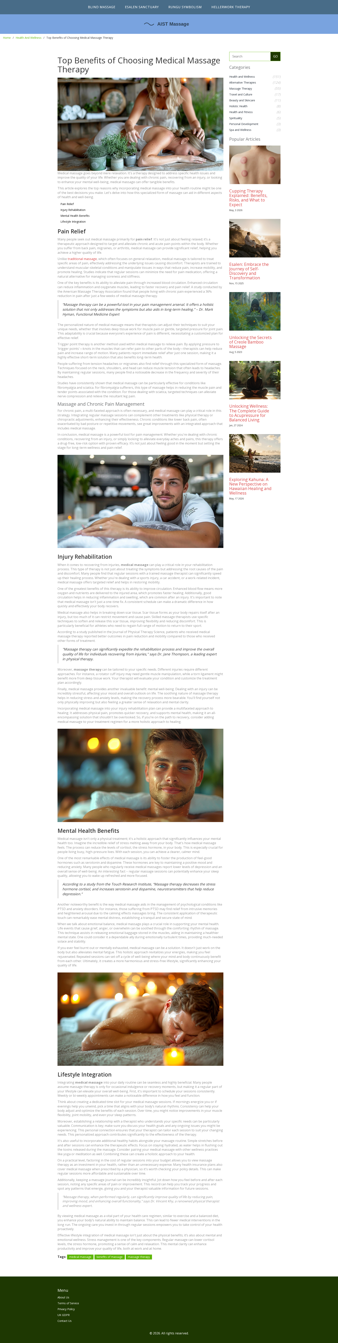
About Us (63, 1297)
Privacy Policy (66, 1309)
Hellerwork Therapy (230, 7)
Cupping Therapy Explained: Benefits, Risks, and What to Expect (248, 197)
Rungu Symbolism (185, 7)
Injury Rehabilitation (72, 210)
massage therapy (139, 1257)
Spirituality (235, 118)
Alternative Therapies (242, 82)
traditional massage (82, 259)
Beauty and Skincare (242, 100)
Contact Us (65, 1321)
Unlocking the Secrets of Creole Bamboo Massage (250, 342)
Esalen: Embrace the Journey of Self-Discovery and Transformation (249, 271)
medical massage (80, 1257)
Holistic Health (238, 106)
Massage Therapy (240, 88)
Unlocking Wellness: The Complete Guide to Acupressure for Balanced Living (249, 412)
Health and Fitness (241, 112)
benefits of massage (110, 1257)
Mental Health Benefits (75, 216)
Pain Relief (67, 204)
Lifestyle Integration (73, 221)
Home (7, 38)
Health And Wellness (28, 38)
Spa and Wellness (240, 130)
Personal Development (243, 124)
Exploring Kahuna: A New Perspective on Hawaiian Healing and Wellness (250, 486)
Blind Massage (101, 7)
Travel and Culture (240, 94)
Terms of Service (68, 1303)
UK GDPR (64, 1315)
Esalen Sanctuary (142, 7)
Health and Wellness (242, 76)
